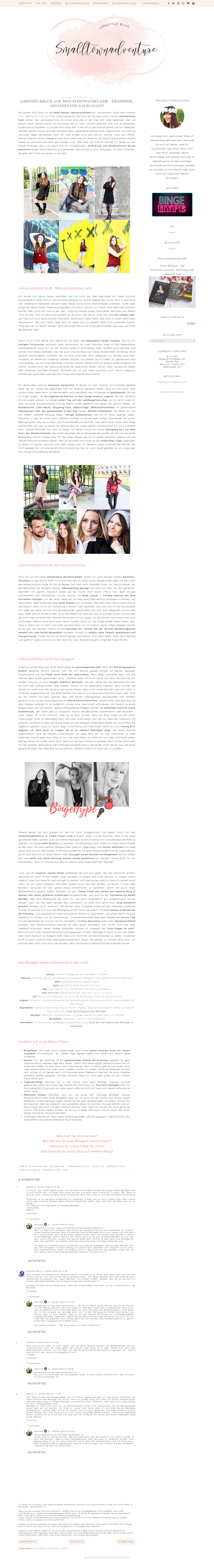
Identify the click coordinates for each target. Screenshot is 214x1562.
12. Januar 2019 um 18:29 (61, 1302)
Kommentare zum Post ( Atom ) (50, 1548)
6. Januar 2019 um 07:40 (47, 1187)
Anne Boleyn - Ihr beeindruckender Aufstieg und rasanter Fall (172, 270)
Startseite (25, 3)
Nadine (30, 1187)
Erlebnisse (57, 1166)
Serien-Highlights (41, 116)
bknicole (38, 1225)
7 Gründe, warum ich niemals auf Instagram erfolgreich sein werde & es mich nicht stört (82, 978)
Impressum (164, 382)
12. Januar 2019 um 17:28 (47, 1394)
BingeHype (86, 843)
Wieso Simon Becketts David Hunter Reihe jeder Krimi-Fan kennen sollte (79, 996)
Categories (151, 3)
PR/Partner (100, 3)
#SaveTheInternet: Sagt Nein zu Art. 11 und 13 (86, 993)
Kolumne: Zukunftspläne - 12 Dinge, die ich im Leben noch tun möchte (83, 1015)
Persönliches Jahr (55, 1170)
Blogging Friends (77, 3)
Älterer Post (126, 1541)
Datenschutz (179, 382)
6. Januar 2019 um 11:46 (55, 1271)
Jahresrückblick (78, 1166)
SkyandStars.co (120, 1558)
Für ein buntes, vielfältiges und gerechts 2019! (61, 1022)
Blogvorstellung (124, 3)
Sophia (29, 1342)
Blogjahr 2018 (38, 1166)
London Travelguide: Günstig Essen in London (82, 974)
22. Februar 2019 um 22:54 (61, 1431)
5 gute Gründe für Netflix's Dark (80, 981)
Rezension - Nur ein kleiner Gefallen (84, 1018)
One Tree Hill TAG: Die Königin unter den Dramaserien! (79, 989)
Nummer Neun (34, 1271)
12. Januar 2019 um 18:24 (61, 1225)
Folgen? (172, 232)
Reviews (56, 3)
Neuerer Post (28, 1541)
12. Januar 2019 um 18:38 (60, 1369)
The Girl (41, 3)
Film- (21, 116)
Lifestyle (98, 1166)
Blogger (179, 392)
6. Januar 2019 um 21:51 (46, 1342)
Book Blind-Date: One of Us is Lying (80, 985)
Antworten (31, 1213)
